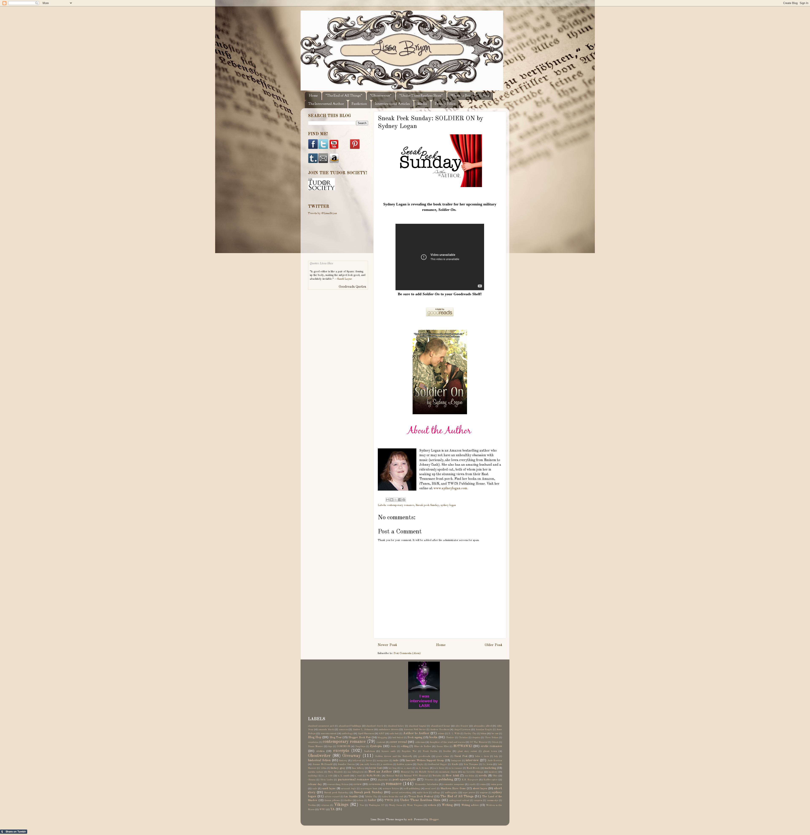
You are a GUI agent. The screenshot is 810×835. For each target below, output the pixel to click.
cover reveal (398, 742)
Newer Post (387, 645)
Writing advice (470, 805)
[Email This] (388, 500)
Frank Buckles (430, 751)
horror (369, 760)
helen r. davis (482, 756)
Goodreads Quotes (352, 287)
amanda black (326, 729)
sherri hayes (480, 788)
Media (422, 104)
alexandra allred (483, 726)
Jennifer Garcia (346, 764)
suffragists (451, 792)
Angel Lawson (462, 729)
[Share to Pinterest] (404, 500)
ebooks (393, 746)
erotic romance (491, 746)
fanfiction (369, 751)
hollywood (356, 760)
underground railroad (459, 800)
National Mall (392, 776)
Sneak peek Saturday (336, 792)
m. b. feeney (422, 768)
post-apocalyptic (404, 779)
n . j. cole (327, 775)
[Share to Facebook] (400, 500)
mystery (493, 772)
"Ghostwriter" (381, 95)
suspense (484, 793)
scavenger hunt (369, 788)
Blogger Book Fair (359, 737)
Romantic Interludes (426, 784)
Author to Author (416, 733)
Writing (447, 805)
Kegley (420, 764)
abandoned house (440, 726)
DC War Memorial (478, 742)
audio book (394, 733)
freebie (447, 751)
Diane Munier (315, 746)
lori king (393, 768)
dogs (330, 746)
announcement (329, 733)
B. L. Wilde (454, 733)
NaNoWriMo (373, 775)
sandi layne (329, 788)
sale (314, 788)
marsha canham (315, 772)
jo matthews (386, 764)
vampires (478, 800)
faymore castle (389, 751)
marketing (490, 768)
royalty (472, 784)
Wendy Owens (395, 805)
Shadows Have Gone (453, 788)
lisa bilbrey (358, 768)
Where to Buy (461, 95)
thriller (348, 800)
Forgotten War (409, 751)
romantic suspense (453, 784)
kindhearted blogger (437, 764)
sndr (410, 819)
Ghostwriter (319, 756)
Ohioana (312, 780)
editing (405, 746)
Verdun (312, 805)
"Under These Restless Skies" (421, 95)
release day (315, 784)
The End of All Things (457, 796)
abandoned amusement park (321, 726)
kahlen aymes (404, 764)
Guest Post (460, 756)
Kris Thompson (471, 764)
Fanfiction (359, 104)
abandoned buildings (350, 726)
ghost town (490, 751)
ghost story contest (467, 751)
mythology (313, 776)
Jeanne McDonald (322, 764)
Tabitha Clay (371, 797)
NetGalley (436, 776)
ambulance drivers (388, 729)
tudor (372, 800)
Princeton (429, 780)
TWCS (389, 800)
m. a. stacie (406, 768)
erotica (320, 751)
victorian (325, 805)
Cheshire (450, 738)
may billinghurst (355, 772)
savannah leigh (348, 789)
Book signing (415, 737)
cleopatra (476, 738)
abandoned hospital (417, 726)
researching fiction (337, 784)
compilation (313, 742)
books (433, 737)
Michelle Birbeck (427, 772)
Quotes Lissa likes (321, 263)
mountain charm (448, 772)
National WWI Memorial (416, 776)
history (343, 760)
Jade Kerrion (494, 760)
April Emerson (366, 733)
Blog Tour (336, 737)
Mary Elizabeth (335, 772)
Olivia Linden (326, 780)
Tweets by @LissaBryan (322, 213)
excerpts (341, 751)
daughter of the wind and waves (447, 742)
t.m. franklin (351, 796)
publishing (446, 779)
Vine (362, 805)
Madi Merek (473, 768)
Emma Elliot (442, 746)
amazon (343, 729)
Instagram (456, 760)
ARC (381, 733)
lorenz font (375, 768)
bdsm (483, 733)
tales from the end (392, 796)
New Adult (452, 775)
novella (483, 775)
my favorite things (473, 772)
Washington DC (376, 805)
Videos (484, 95)
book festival (397, 738)
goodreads (424, 756)
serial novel (430, 789)
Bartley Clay (470, 733)
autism (441, 733)
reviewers (374, 784)
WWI (322, 809)
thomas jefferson (332, 800)
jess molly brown (368, 764)
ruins (483, 784)
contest (381, 742)
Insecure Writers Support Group (425, 760)
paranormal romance (353, 779)
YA (332, 809)
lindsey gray (338, 768)
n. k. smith (344, 775)
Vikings (341, 805)
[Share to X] (396, 500)
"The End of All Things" (343, 95)
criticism (420, 742)
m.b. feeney (439, 768)
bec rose (494, 733)
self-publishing (412, 788)
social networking (402, 792)
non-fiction (469, 776)
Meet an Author (380, 771)
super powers (469, 793)
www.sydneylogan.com (450, 488)
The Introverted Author (326, 104)
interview (472, 760)
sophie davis (422, 793)
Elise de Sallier (422, 746)
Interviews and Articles (392, 104)
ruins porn (496, 784)
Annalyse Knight (484, 729)
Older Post (493, 645)
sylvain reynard (332, 797)
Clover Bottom (491, 738)
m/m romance (455, 768)
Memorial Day (407, 772)
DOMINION (343, 746)
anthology (347, 733)
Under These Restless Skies (420, 800)
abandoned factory (396, 726)
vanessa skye (492, 800)
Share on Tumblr (13, 832)
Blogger (434, 819)
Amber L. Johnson (363, 729)
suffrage (436, 793)
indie (396, 760)
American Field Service (415, 729)
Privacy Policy (445, 104)
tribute (360, 800)
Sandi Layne (344, 279)
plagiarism (383, 780)
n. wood (358, 776)
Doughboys (360, 746)
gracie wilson (442, 756)
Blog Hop (314, 737)
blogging (382, 737)
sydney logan (448, 505)
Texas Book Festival (420, 796)
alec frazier (461, 726)
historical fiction (319, 760)
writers (432, 805)
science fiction (391, 788)
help (496, 756)
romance (394, 784)
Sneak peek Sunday (427, 505)
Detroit (495, 742)
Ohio (495, 775)
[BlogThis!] (392, 500)
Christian (463, 738)
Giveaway (351, 756)
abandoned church (374, 726)
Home (313, 95)
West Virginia (415, 805)
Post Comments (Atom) (407, 653)
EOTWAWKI (462, 746)
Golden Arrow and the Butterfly (393, 756)
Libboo (324, 768)
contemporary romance (400, 505)
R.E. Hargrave (470, 779)
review (358, 784)
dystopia (376, 746)
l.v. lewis (488, 764)
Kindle (455, 764)
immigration (383, 760)
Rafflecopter (490, 779)
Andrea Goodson (439, 729)
